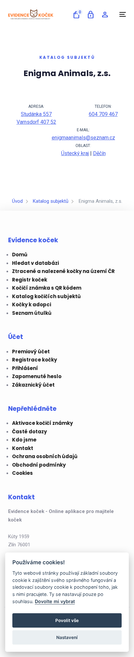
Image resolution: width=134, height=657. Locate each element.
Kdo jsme (24, 439)
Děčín (99, 153)
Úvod (17, 201)
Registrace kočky (34, 359)
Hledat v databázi (35, 263)
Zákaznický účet (33, 384)
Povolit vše (67, 620)
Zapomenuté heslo (36, 376)
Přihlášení (25, 368)
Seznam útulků (31, 313)
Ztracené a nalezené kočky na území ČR (63, 271)
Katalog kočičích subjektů (46, 296)
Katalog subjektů (50, 201)
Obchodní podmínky (39, 464)
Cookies (22, 473)
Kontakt (22, 448)
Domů (19, 254)
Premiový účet (31, 351)
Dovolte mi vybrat (55, 601)
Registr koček (29, 279)
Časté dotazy (29, 431)
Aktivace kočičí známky (42, 423)
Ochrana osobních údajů (44, 456)
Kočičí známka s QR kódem (46, 287)
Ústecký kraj (75, 153)
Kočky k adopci (31, 304)
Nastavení (67, 637)
